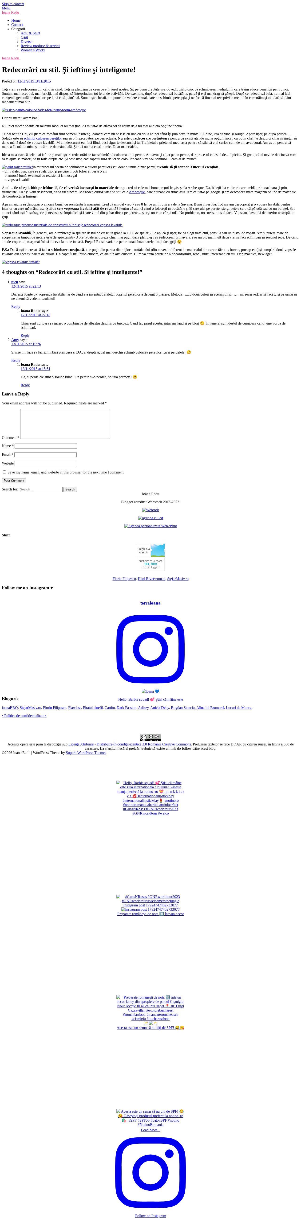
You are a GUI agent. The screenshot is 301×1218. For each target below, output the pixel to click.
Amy (15, 340)
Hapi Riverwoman (151, 579)
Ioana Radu (10, 12)
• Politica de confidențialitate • (24, 716)
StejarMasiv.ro (178, 579)
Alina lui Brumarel (210, 708)
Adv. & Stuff (30, 33)
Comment (10, 438)
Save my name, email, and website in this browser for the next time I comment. (66, 472)
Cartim (110, 708)
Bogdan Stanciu (183, 708)
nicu (14, 282)
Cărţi (24, 37)
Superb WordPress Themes (86, 753)
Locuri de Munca (239, 708)
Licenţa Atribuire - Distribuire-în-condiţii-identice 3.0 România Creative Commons (129, 744)
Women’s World (33, 50)
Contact (17, 25)
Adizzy (143, 708)
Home (15, 20)
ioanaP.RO (10, 708)
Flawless (74, 708)
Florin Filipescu (124, 579)
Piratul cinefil (93, 708)
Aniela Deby (159, 708)
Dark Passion (126, 708)
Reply (15, 306)
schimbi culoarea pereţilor (43, 138)
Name (8, 446)
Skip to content (13, 4)
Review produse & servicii (40, 46)
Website (8, 463)
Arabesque (137, 192)
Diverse (26, 42)
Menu (6, 8)
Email (7, 455)
